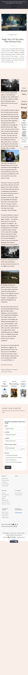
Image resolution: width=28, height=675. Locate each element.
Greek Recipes (18, 512)
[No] (26, 4)
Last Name (7, 438)
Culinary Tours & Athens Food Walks (14, 462)
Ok (14, 5)
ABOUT (4, 476)
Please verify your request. (11, 444)
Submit (8, 467)
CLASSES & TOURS (5, 509)
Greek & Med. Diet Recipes (12, 455)
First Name (7, 432)
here (2, 360)
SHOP (16, 476)
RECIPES (4, 490)
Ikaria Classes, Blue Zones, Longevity (14, 457)
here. (13, 360)
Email (6, 425)
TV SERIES (18, 490)
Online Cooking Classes (11, 459)
